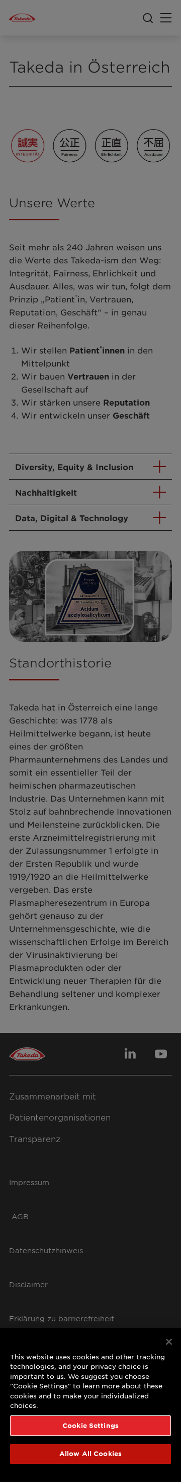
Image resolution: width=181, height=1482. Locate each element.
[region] (90, 1405)
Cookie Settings (90, 1425)
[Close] (169, 1342)
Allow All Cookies (90, 1453)
